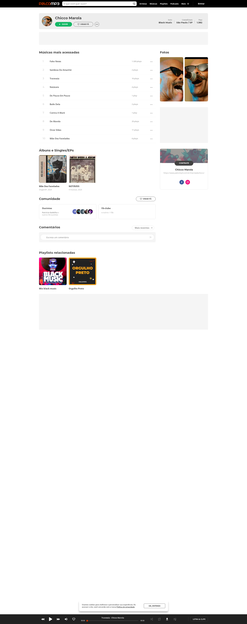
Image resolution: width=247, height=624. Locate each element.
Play (50, 619)
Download (167, 619)
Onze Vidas (55, 130)
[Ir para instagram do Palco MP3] (187, 182)
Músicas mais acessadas (59, 52)
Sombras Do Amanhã (60, 70)
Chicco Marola (68, 18)
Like (74, 619)
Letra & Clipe (199, 619)
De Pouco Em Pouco (60, 95)
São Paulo (182, 22)
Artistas (143, 3)
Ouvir (65, 24)
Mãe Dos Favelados (60, 138)
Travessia (54, 78)
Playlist (175, 619)
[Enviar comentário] (151, 237)
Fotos (164, 52)
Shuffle (152, 619)
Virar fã (84, 24)
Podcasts (174, 3)
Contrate (184, 163)
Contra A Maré (57, 112)
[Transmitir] (182, 619)
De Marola (55, 121)
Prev (43, 619)
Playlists (164, 3)
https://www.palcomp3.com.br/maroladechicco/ (184, 173)
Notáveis (54, 87)
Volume (66, 619)
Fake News (55, 61)
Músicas (153, 3)
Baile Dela (55, 104)
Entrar (201, 3)
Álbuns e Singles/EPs (56, 150)
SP (191, 22)
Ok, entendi (154, 606)
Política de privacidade (126, 607)
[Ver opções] (97, 24)
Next (58, 619)
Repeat (159, 619)
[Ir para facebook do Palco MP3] (181, 182)
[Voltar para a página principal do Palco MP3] (50, 3)
